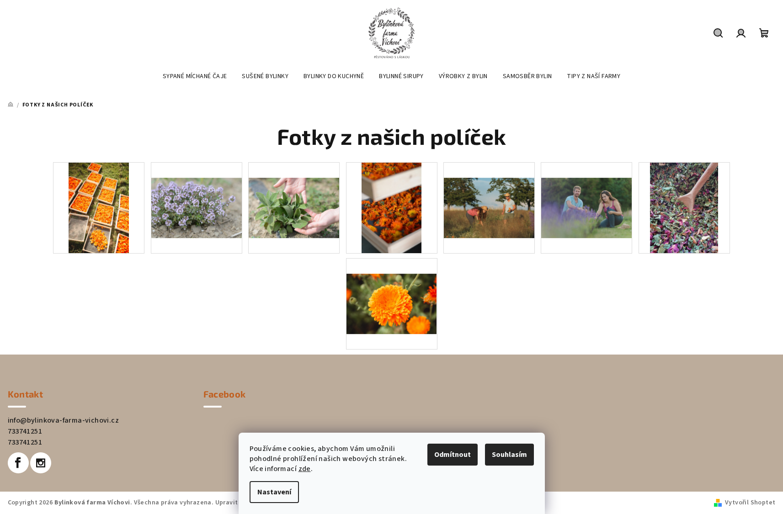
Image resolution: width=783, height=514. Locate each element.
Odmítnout (452, 455)
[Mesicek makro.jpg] (391, 288)
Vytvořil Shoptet (750, 502)
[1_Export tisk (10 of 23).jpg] (489, 192)
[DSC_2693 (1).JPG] (196, 192)
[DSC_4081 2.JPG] (392, 207)
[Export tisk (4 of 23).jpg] (586, 192)
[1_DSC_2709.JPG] (294, 192)
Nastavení (274, 492)
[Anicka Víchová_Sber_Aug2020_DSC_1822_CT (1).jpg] (99, 207)
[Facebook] (18, 462)
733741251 (25, 431)
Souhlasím (509, 455)
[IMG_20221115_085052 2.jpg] (684, 207)
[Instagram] (40, 462)
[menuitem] (194, 76)
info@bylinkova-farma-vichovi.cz (63, 420)
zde (304, 469)
